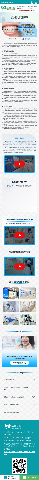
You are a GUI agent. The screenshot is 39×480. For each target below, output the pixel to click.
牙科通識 (27, 39)
